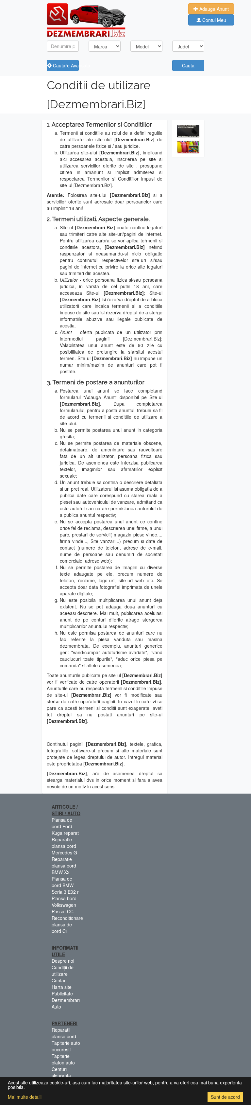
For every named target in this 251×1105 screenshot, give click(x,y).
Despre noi (63, 960)
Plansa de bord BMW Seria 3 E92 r (65, 885)
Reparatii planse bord (64, 1033)
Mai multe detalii (25, 1097)
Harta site (62, 987)
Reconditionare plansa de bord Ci (67, 924)
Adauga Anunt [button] (213, 9)
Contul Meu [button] (213, 20)
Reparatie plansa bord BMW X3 (64, 865)
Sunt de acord (225, 1097)
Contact (60, 980)
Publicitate (62, 993)
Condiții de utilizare (63, 970)
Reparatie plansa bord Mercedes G (64, 846)
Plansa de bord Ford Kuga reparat (65, 826)
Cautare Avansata (65, 65)
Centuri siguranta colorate (61, 1075)
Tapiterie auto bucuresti (66, 1046)
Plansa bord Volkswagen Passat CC (64, 905)
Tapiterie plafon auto (63, 1059)
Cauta (188, 65)
